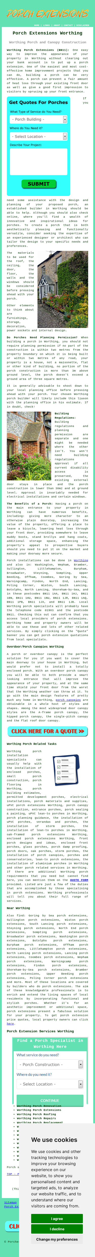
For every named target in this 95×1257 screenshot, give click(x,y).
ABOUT (57, 25)
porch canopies (68, 700)
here (10, 1023)
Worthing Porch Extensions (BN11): (38, 50)
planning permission (38, 345)
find (20, 915)
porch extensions (71, 618)
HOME (36, 25)
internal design (52, 330)
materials (26, 252)
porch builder (18, 398)
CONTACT (68, 25)
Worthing (81, 560)
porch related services (45, 867)
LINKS (46, 25)
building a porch (43, 75)
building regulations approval (71, 459)
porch (77, 503)
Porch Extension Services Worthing (40, 1031)
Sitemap (10, 1202)
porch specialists (38, 606)
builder (36, 208)
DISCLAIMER (83, 25)
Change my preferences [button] (57, 1239)
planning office (43, 390)
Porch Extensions (18, 1206)
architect (65, 237)
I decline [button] (57, 1229)
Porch (11, 560)
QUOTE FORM (79, 880)
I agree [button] (57, 1218)
